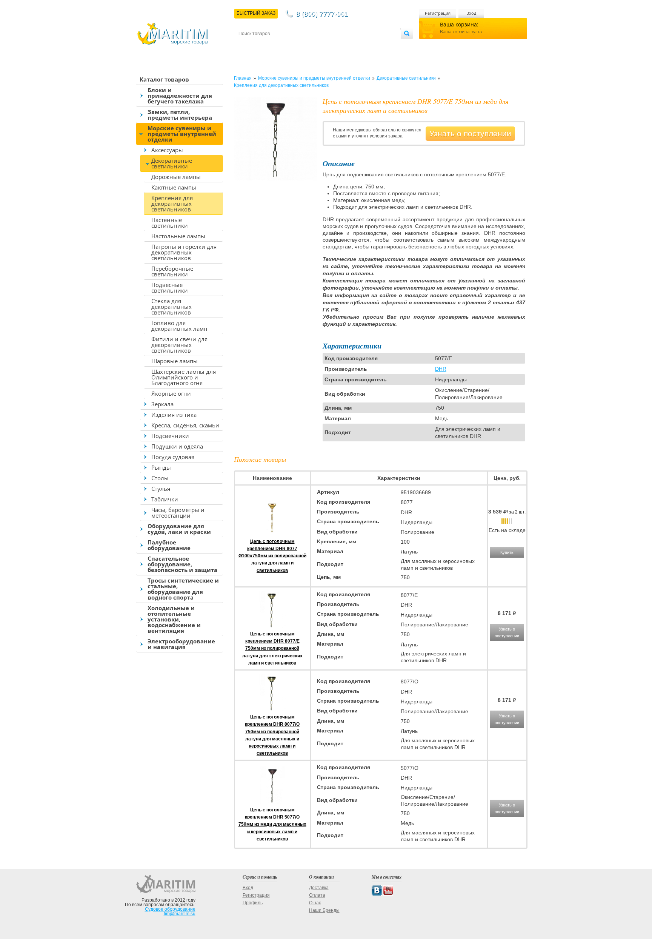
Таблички (164, 499)
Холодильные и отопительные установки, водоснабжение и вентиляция (174, 619)
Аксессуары (167, 150)
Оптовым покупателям (377, 46)
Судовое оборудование (170, 909)
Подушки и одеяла (177, 446)
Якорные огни (171, 393)
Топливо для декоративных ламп (179, 325)
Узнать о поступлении (470, 133)
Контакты (247, 46)
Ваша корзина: (459, 24)
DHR (440, 369)
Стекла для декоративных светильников (171, 306)
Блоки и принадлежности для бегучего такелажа (180, 95)
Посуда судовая (172, 457)
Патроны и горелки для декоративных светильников (184, 252)
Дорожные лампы (176, 176)
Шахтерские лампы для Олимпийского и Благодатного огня (183, 377)
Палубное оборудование (169, 545)
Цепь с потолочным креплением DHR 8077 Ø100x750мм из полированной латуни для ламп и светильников (272, 556)
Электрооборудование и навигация (181, 644)
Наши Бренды (324, 910)
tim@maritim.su (179, 913)
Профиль (253, 902)
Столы (160, 478)
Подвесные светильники (169, 287)
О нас (315, 902)
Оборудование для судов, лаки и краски (179, 528)
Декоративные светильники (171, 163)
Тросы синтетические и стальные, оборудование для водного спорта (183, 589)
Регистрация (438, 13)
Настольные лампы (178, 236)
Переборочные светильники (172, 271)
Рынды (161, 467)
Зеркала (162, 404)
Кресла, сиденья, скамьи (185, 425)
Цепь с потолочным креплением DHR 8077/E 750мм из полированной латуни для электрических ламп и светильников (272, 648)
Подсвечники (170, 435)
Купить (507, 552)
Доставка (276, 46)
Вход (471, 13)
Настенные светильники (169, 222)
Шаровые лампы (174, 361)
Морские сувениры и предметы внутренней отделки (182, 133)
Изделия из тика (174, 414)
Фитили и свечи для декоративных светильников (179, 344)
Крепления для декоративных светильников (172, 203)
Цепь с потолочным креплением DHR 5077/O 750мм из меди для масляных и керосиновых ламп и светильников (272, 824)
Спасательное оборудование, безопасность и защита (182, 564)
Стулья (160, 488)
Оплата (301, 46)
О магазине (329, 46)
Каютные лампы (173, 187)
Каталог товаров (164, 79)
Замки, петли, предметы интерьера (180, 114)
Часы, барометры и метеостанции (178, 512)
